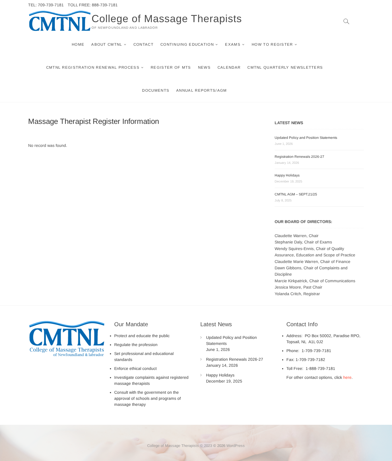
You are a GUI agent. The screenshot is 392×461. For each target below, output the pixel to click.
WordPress (235, 445)
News (204, 67)
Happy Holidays (287, 175)
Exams (232, 44)
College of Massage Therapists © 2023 (179, 445)
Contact (143, 44)
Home (78, 44)
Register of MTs (171, 67)
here (347, 377)
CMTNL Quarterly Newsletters (285, 67)
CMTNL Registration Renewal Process (92, 67)
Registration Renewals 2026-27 (299, 157)
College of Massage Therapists (167, 18)
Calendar (229, 67)
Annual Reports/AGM (201, 90)
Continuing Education (187, 44)
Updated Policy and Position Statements (306, 138)
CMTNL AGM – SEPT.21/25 (296, 194)
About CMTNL (106, 44)
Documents (155, 90)
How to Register (272, 44)
